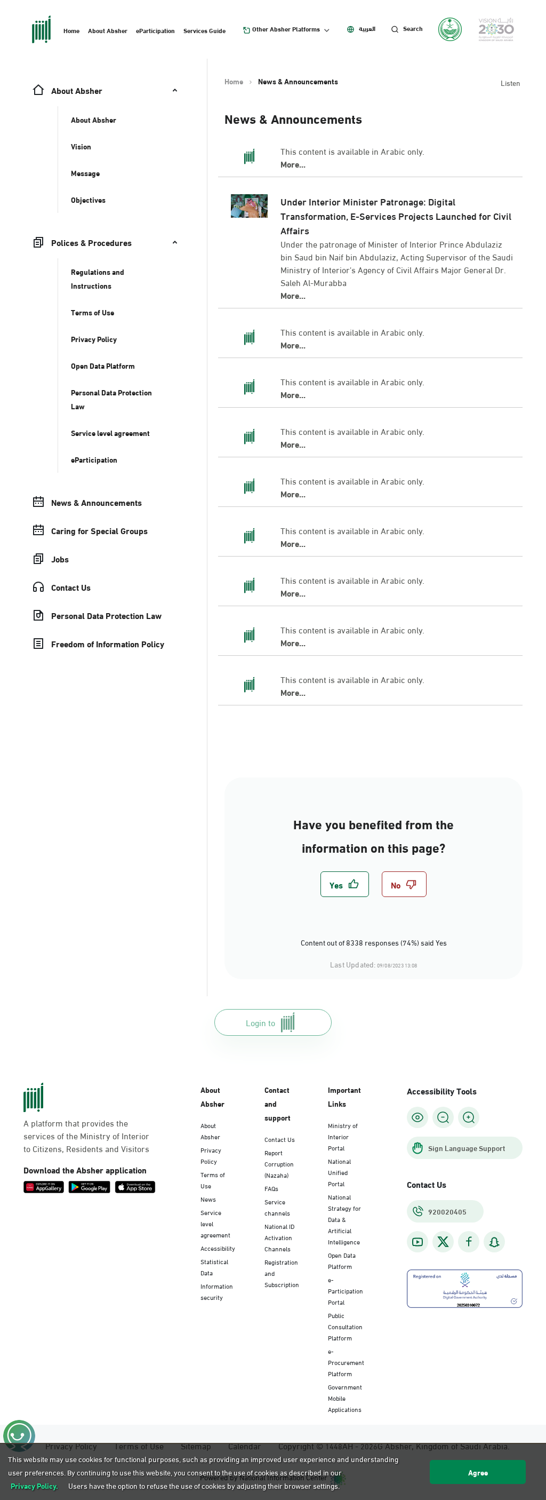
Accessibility (217, 1247)
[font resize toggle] (443, 1117)
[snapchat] (494, 1242)
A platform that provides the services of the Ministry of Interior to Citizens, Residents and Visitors (86, 1135)
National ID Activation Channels (279, 1237)
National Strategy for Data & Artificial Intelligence (344, 1219)
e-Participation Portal (345, 1290)
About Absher (107, 30)
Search (413, 28)
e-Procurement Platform (346, 1362)
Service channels (277, 1206)
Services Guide (204, 30)
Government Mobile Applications (345, 1397)
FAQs (271, 1188)
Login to (260, 1022)
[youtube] (417, 1242)
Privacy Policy (210, 1155)
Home (71, 30)
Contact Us (279, 1139)
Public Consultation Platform (345, 1326)
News (208, 1198)
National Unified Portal (339, 1172)
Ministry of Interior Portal (343, 1136)
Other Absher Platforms (286, 28)
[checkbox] (344, 884)
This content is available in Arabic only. (352, 151)
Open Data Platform (342, 1260)
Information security (216, 1291)
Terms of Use (212, 1179)
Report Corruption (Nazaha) (279, 1163)
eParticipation (155, 30)
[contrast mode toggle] (417, 1117)
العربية (367, 28)
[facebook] (468, 1242)
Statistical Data (214, 1266)
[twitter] (443, 1241)
